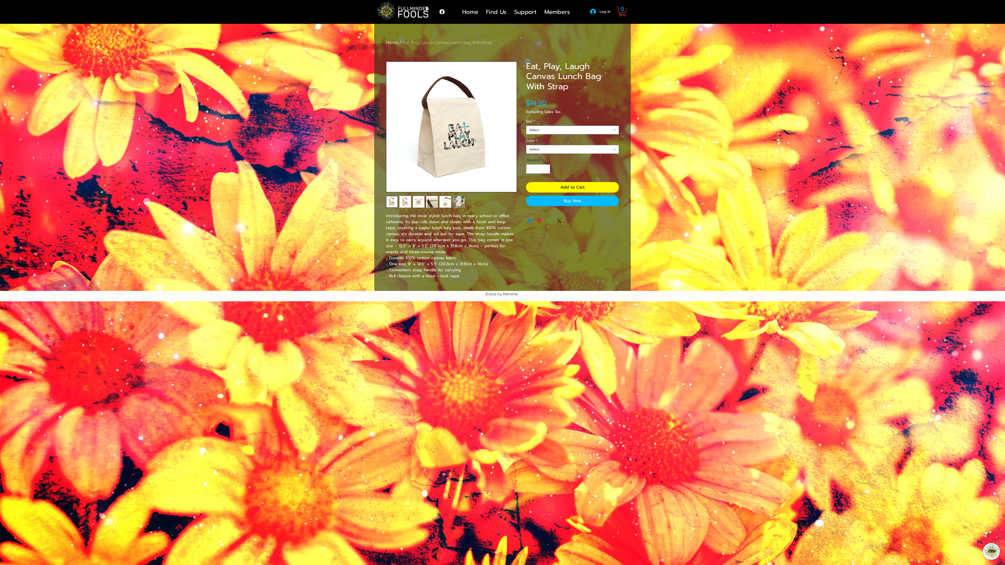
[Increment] (546, 169)
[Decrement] (530, 169)
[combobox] (572, 130)
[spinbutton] (538, 169)
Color (531, 141)
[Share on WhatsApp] (549, 221)
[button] (622, 11)
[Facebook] (442, 11)
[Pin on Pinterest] (539, 221)
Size (530, 121)
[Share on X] (559, 221)
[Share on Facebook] (529, 221)
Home (392, 42)
